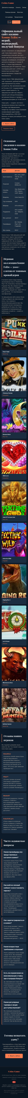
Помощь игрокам (10, 12)
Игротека (20, 12)
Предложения (18, 17)
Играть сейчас (9, 123)
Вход (9, 22)
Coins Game (8, 3)
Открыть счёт (16, 22)
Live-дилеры (9, 17)
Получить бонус (8, 128)
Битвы (24, 7)
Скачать (18, 7)
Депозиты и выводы (8, 7)
